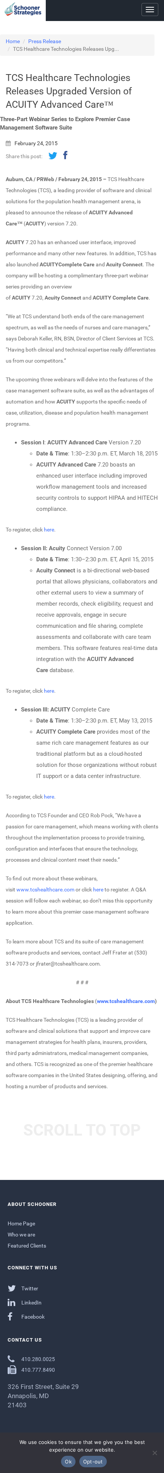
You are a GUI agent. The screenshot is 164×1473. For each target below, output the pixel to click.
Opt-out (93, 1461)
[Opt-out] (154, 1453)
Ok (68, 1461)
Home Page (21, 1223)
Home (13, 41)
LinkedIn (31, 1303)
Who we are (21, 1235)
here (49, 530)
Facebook (32, 1317)
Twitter (29, 1288)
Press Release (44, 41)
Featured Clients (27, 1246)
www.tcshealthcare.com (45, 889)
